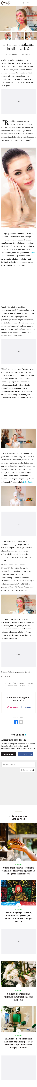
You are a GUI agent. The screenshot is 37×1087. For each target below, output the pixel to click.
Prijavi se (8, 754)
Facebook (27, 707)
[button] (33, 3)
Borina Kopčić (12, 54)
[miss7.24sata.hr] (5, 3)
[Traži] (23, 3)
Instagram (14, 707)
